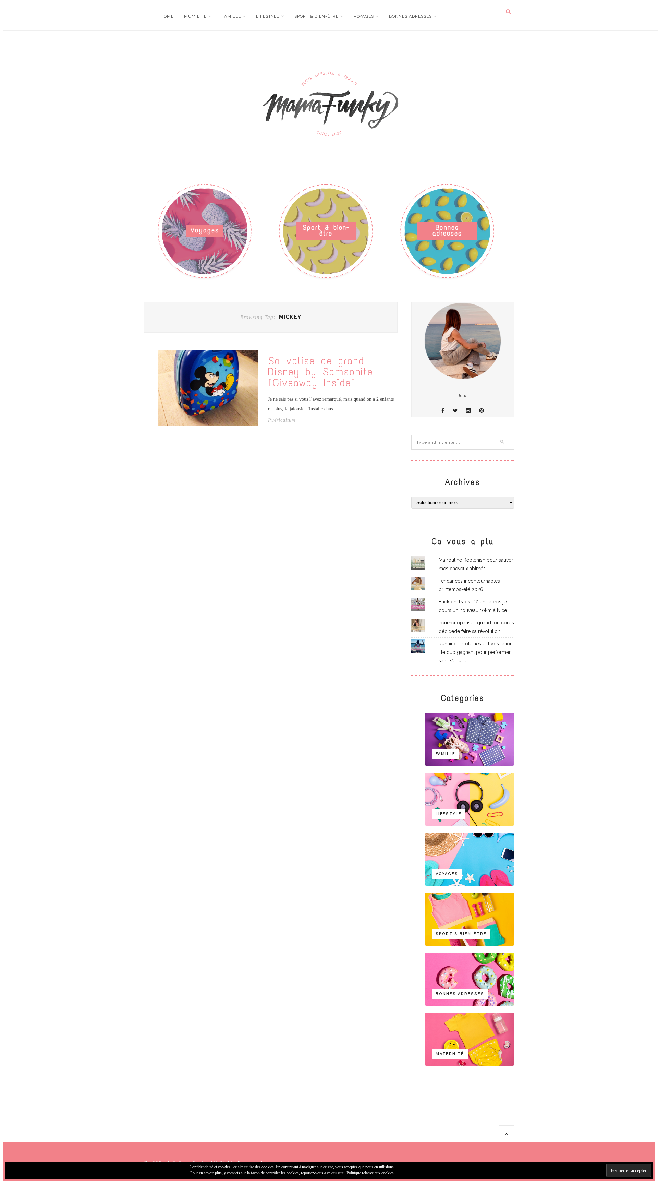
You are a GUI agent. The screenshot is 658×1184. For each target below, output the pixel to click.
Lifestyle (267, 16)
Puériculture (282, 420)
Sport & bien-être (316, 16)
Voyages (364, 16)
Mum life (195, 16)
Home (167, 16)
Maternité (450, 1054)
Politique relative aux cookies (370, 1173)
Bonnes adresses (410, 16)
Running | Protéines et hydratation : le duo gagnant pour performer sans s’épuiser (476, 652)
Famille (231, 16)
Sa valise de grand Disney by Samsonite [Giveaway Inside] (320, 372)
